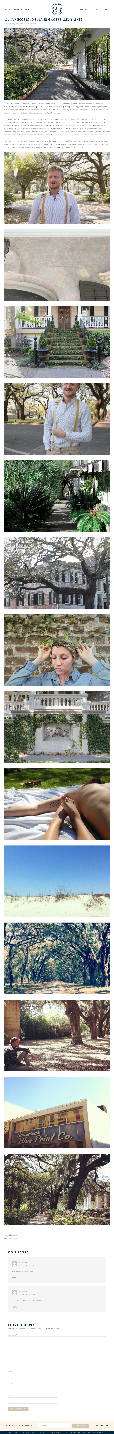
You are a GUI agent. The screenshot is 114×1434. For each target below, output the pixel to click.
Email (10, 1383)
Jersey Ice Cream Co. (35, 1432)
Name (11, 1371)
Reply (14, 1278)
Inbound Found (79, 1432)
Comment (12, 1335)
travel (15, 1235)
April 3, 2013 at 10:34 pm (28, 1265)
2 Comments (33, 24)
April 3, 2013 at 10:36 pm (28, 1294)
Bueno (102, 1432)
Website (11, 1396)
